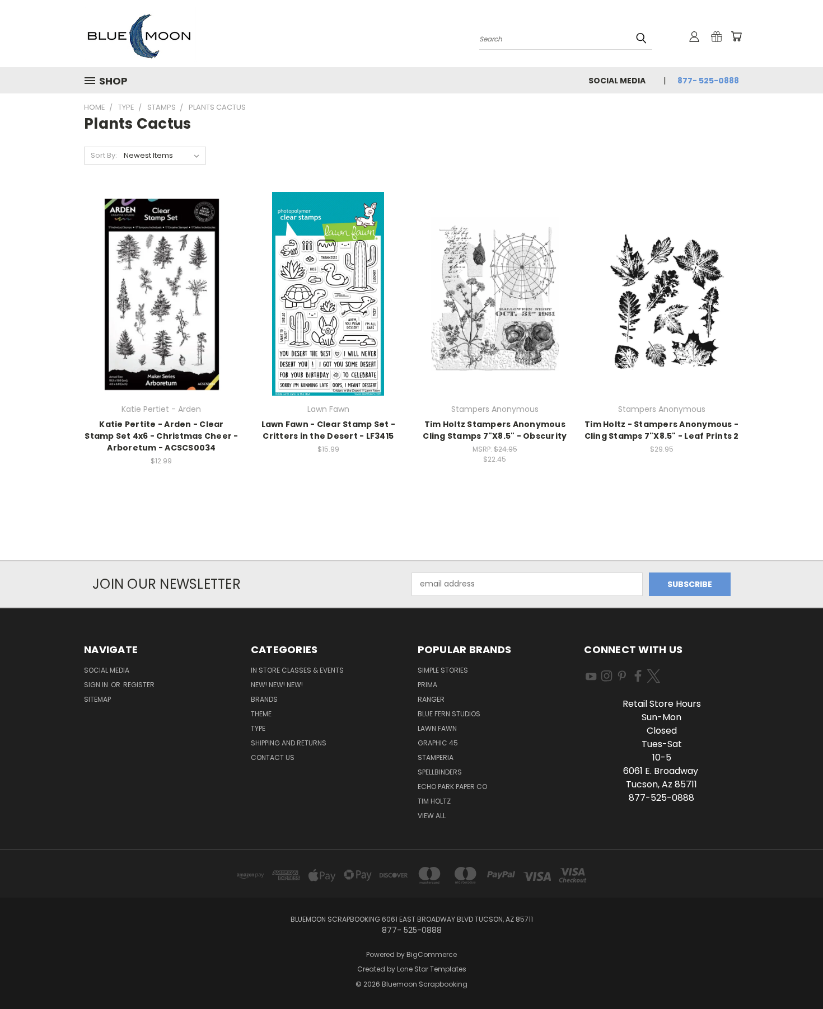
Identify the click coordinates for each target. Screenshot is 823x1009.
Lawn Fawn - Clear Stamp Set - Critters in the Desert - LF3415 (328, 430)
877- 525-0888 (708, 80)
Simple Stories (443, 670)
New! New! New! (277, 684)
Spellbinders (440, 772)
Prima (427, 684)
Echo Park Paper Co (452, 786)
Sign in (97, 684)
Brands (264, 699)
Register (139, 684)
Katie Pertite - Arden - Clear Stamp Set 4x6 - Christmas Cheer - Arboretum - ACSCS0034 (161, 436)
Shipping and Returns (288, 743)
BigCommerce (431, 954)
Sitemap (97, 699)
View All (432, 815)
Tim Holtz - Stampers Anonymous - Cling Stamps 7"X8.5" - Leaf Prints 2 (661, 430)
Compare (157, 303)
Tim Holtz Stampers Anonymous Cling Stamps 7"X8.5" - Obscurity (495, 430)
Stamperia (435, 757)
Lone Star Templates (431, 969)
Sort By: (104, 155)
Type (258, 728)
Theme (261, 714)
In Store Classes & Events (297, 670)
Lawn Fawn (437, 728)
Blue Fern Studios (449, 714)
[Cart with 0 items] (736, 36)
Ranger (431, 699)
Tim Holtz (434, 801)
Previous (793, 974)
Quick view (161, 281)
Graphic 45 (438, 743)
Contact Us (272, 757)
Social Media (617, 80)
